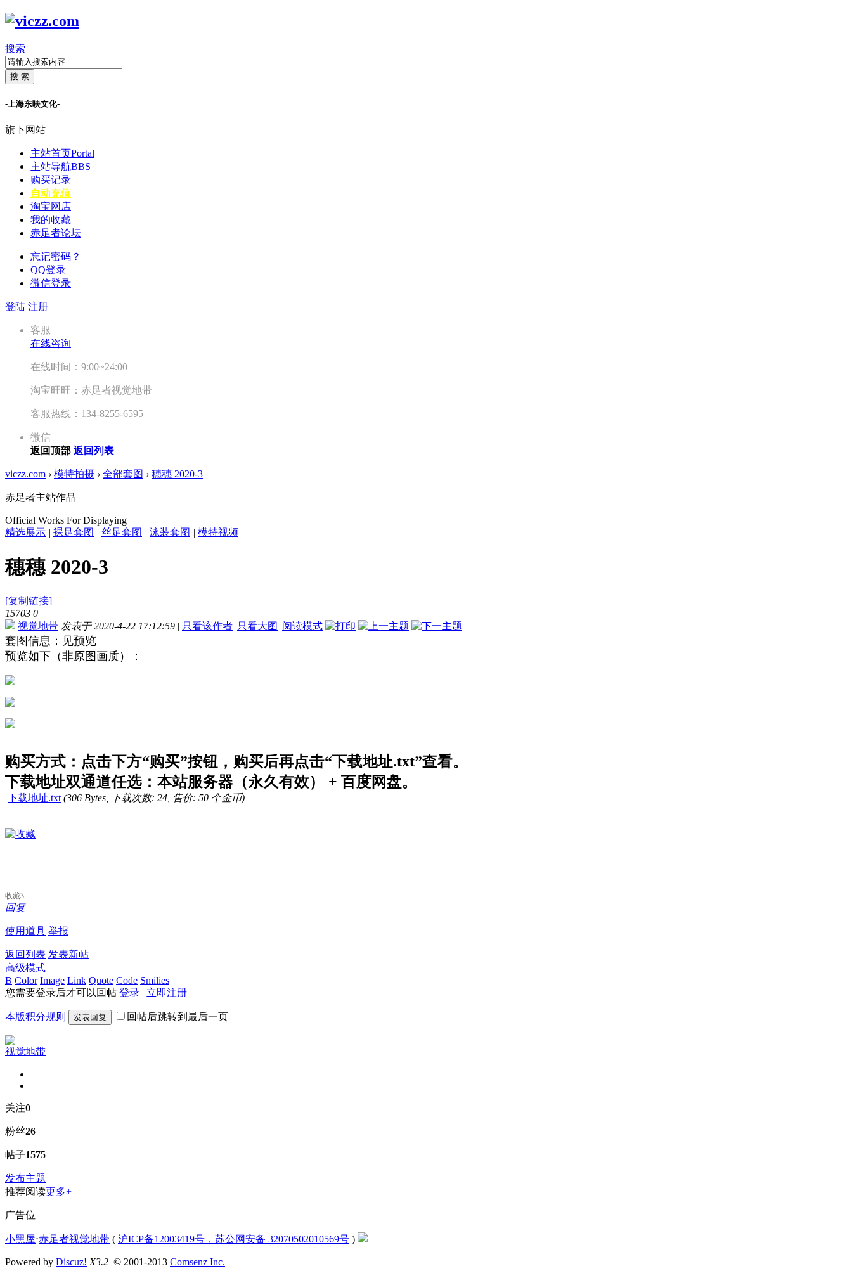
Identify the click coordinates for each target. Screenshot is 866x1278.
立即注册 (166, 992)
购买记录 (50, 179)
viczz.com (25, 473)
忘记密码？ (55, 256)
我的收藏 (50, 219)
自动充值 (50, 193)
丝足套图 (121, 532)
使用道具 (25, 931)
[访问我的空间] (10, 1041)
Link (76, 980)
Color (26, 980)
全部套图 (123, 473)
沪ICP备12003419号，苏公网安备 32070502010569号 (233, 1239)
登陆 (15, 306)
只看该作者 (207, 626)
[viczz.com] (42, 21)
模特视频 (218, 532)
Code (127, 980)
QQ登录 (48, 269)
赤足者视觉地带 (74, 1239)
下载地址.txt (34, 797)
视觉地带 (38, 626)
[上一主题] (383, 626)
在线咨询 (50, 343)
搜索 (15, 48)
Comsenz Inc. (197, 1261)
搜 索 (19, 76)
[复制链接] (28, 600)
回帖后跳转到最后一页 (177, 1016)
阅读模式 (302, 626)
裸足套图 (73, 532)
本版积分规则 (35, 1016)
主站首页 (62, 153)
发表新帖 (68, 954)
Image (52, 980)
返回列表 (25, 954)
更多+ (59, 1191)
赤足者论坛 (55, 233)
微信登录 (50, 283)
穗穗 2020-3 (177, 473)
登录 (129, 992)
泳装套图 (170, 532)
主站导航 (60, 166)
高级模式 (25, 967)
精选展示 (25, 532)
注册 (38, 306)
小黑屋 (20, 1239)
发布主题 (25, 1178)
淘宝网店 (50, 206)
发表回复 (90, 1017)
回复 (15, 907)
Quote (101, 980)
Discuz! (71, 1261)
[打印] (340, 626)
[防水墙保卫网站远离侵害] (363, 1239)
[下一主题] (436, 626)
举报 (58, 931)
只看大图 (257, 626)
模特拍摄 (74, 473)
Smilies (154, 980)
